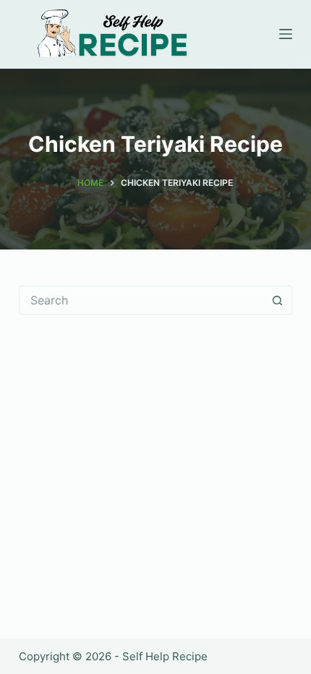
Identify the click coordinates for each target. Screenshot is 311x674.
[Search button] (277, 300)
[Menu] (285, 33)
